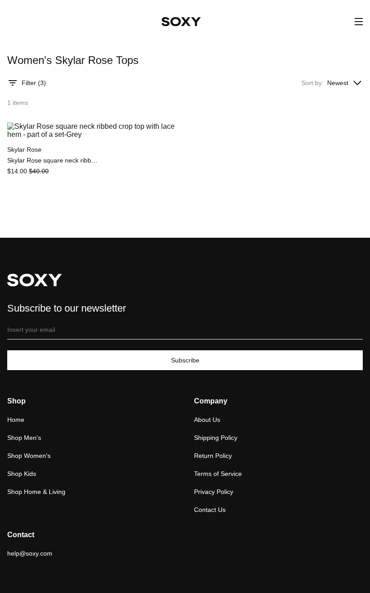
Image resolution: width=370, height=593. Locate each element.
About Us (207, 419)
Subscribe (185, 360)
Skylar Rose (24, 149)
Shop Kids (21, 473)
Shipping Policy (215, 437)
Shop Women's (29, 455)
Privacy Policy (213, 491)
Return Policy (213, 455)
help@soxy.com (29, 553)
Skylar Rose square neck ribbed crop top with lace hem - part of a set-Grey (52, 160)
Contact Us (210, 509)
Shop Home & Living (36, 491)
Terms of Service (218, 473)
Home (15, 419)
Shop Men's (24, 437)
